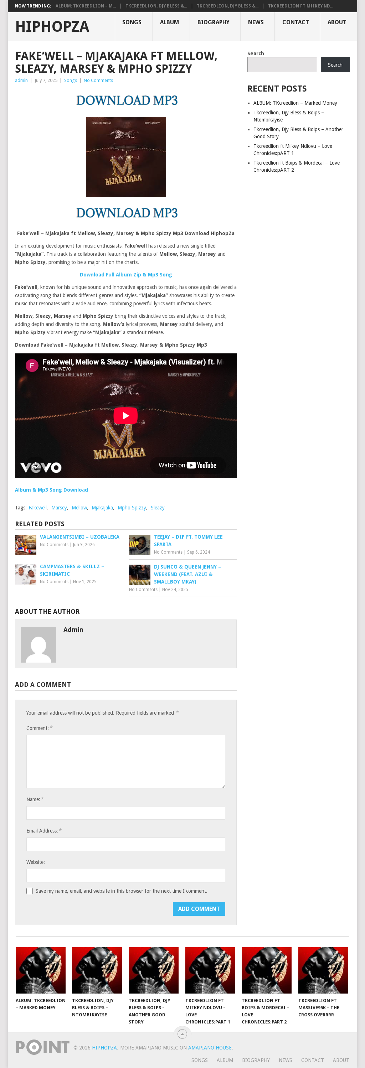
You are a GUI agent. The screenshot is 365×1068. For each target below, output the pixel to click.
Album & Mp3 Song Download (51, 490)
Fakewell (38, 507)
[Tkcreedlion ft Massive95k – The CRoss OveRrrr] (323, 970)
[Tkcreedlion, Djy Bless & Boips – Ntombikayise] (97, 970)
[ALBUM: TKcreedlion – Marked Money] (41, 970)
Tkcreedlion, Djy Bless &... (156, 6)
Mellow (79, 507)
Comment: (39, 728)
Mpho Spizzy (132, 507)
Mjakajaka (102, 507)
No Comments (98, 80)
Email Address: (43, 830)
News (256, 22)
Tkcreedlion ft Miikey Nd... (300, 6)
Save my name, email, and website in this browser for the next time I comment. (121, 891)
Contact (295, 22)
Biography (213, 22)
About (337, 22)
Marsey (59, 507)
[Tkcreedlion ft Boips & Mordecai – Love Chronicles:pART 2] (267, 970)
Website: (35, 862)
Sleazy (158, 507)
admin (21, 80)
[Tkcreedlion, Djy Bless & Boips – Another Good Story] (154, 970)
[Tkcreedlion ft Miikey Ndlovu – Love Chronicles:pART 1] (210, 970)
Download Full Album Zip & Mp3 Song (126, 275)
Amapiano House (210, 1048)
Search (255, 53)
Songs (132, 22)
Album (169, 22)
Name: (34, 799)
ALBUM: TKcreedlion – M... (86, 6)
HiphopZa (52, 26)
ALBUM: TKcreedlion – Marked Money (295, 103)
